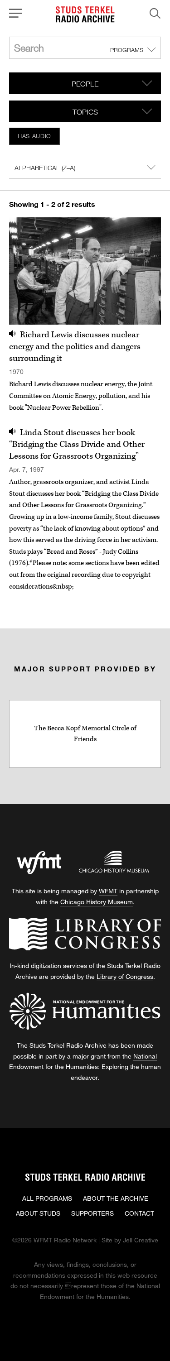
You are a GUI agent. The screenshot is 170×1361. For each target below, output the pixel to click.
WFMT (108, 891)
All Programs (47, 1198)
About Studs (38, 1213)
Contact (139, 1213)
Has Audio (34, 135)
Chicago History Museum (96, 902)
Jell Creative (140, 1240)
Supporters (92, 1213)
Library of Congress (125, 976)
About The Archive (115, 1198)
